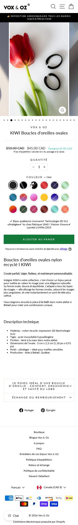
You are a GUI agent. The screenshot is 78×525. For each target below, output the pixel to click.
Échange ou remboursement (39, 397)
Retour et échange (39, 465)
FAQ (39, 448)
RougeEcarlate (44, 185)
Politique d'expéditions (39, 459)
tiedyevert (65, 197)
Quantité (38, 159)
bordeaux (44, 209)
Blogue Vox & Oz (39, 437)
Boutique (39, 432)
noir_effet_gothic (33, 185)
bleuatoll (54, 209)
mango (44, 197)
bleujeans (13, 197)
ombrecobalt (54, 197)
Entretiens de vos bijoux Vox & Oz (39, 454)
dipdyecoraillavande (23, 197)
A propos (39, 443)
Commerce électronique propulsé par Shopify (39, 521)
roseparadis (33, 209)
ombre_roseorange (13, 209)
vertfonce (23, 209)
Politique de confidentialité (39, 470)
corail (65, 209)
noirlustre (23, 185)
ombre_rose (33, 197)
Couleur (38, 177)
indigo (54, 185)
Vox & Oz (39, 127)
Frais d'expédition (22, 151)
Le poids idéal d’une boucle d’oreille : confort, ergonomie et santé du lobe (39, 386)
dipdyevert (65, 185)
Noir (13, 185)
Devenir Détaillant (39, 476)
